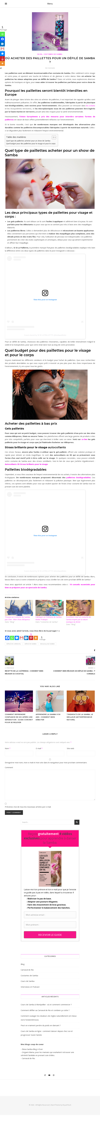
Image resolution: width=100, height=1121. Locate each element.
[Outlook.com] (2, 43)
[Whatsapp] (2, 34)
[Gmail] (2, 48)
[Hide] (1, 68)
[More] (2, 63)
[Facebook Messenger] (2, 53)
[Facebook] (2, 39)
